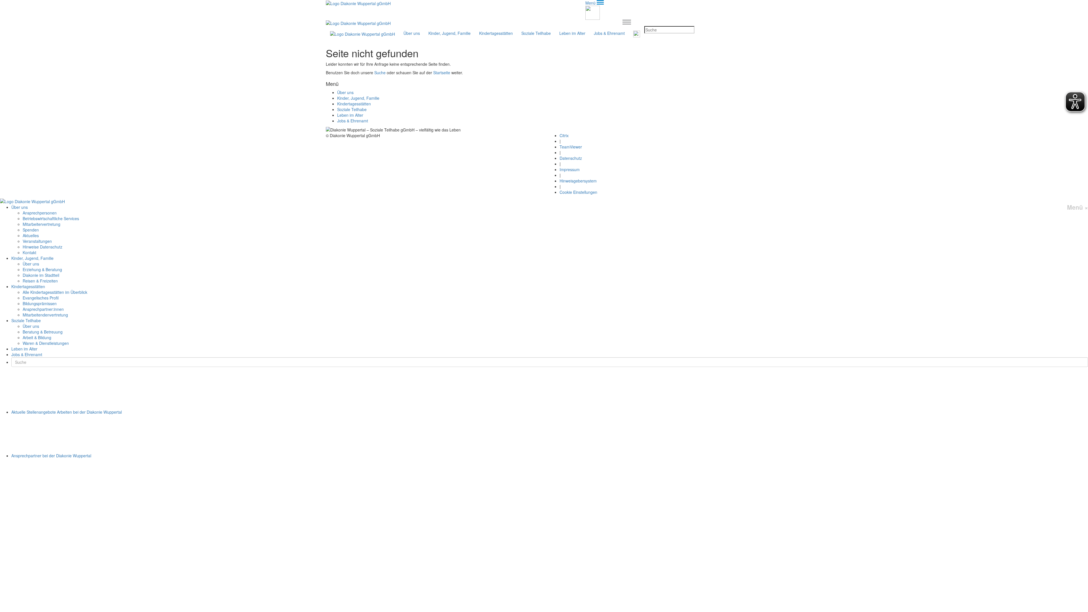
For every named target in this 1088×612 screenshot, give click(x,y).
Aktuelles (31, 235)
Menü (1077, 207)
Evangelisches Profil (41, 298)
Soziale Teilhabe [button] (536, 33)
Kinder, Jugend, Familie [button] (449, 33)
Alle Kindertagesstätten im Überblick (55, 292)
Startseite (441, 72)
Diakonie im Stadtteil (41, 275)
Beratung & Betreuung (43, 332)
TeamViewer (571, 147)
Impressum (570, 169)
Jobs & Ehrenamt (609, 33)
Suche (380, 72)
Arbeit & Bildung (37, 337)
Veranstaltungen (37, 241)
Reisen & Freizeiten (40, 281)
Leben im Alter (572, 33)
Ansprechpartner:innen (43, 309)
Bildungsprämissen (40, 303)
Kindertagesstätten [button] (496, 33)
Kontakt (29, 252)
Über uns (345, 92)
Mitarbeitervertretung (41, 224)
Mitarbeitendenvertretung (45, 315)
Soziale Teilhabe (352, 109)
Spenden (31, 230)
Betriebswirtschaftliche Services (51, 218)
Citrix (564, 135)
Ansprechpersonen (40, 213)
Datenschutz (571, 158)
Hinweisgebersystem (578, 181)
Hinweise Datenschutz (42, 247)
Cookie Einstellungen (578, 192)
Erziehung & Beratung (42, 269)
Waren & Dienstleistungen (46, 343)
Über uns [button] (411, 33)
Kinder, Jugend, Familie (358, 98)
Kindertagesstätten (354, 104)
